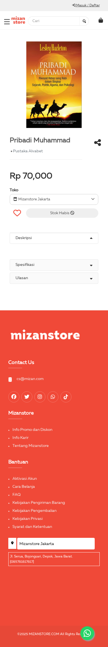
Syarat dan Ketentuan (32, 527)
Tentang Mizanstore (30, 446)
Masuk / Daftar (87, 5)
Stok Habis (60, 213)
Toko (14, 190)
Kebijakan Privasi (27, 519)
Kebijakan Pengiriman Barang (38, 503)
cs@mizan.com (30, 379)
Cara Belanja (23, 487)
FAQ (16, 495)
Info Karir (20, 438)
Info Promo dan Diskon (32, 430)
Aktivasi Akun (24, 479)
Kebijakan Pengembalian (34, 511)
